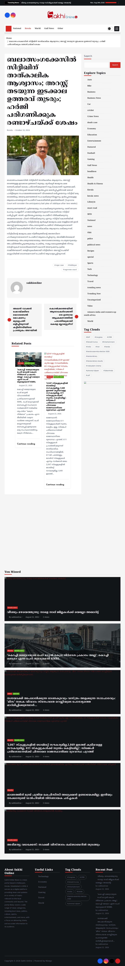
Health (90, 178)
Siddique (73, 265)
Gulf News (49, 28)
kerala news (29, 363)
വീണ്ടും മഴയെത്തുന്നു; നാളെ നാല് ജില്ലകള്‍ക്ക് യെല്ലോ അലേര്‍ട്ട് (107, 879)
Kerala (28, 28)
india (89, 347)
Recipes (90, 251)
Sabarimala (109, 370)
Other (60, 28)
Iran (98, 347)
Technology (92, 275)
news (89, 226)
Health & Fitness (95, 184)
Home (9, 38)
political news (93, 245)
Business (91, 92)
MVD (89, 214)
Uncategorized (94, 300)
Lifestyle (91, 202)
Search (88, 56)
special (90, 257)
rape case (60, 265)
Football (91, 153)
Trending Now (94, 294)
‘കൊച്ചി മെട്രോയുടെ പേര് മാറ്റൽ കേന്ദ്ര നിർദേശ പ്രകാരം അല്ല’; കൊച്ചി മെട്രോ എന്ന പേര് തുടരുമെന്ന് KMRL (108, 900)
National (17, 28)
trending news (94, 288)
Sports (90, 263)
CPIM (110, 337)
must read (92, 208)
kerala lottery (92, 356)
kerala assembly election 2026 (98, 351)
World (38, 28)
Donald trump (92, 342)
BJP (88, 337)
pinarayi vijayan (93, 370)
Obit (89, 232)
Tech (89, 269)
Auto (89, 80)
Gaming (90, 159)
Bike (89, 86)
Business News (94, 98)
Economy (91, 129)
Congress (99, 337)
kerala (107, 347)
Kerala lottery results (95, 361)
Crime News (93, 116)
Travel (90, 281)
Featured (91, 147)
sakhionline (34, 283)
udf (88, 375)
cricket (90, 110)
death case (92, 122)
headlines (91, 171)
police (90, 239)
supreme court (70, 270)
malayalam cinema (94, 366)
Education (92, 135)
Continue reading (26, 444)
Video (90, 306)
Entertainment (94, 141)
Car (89, 104)
